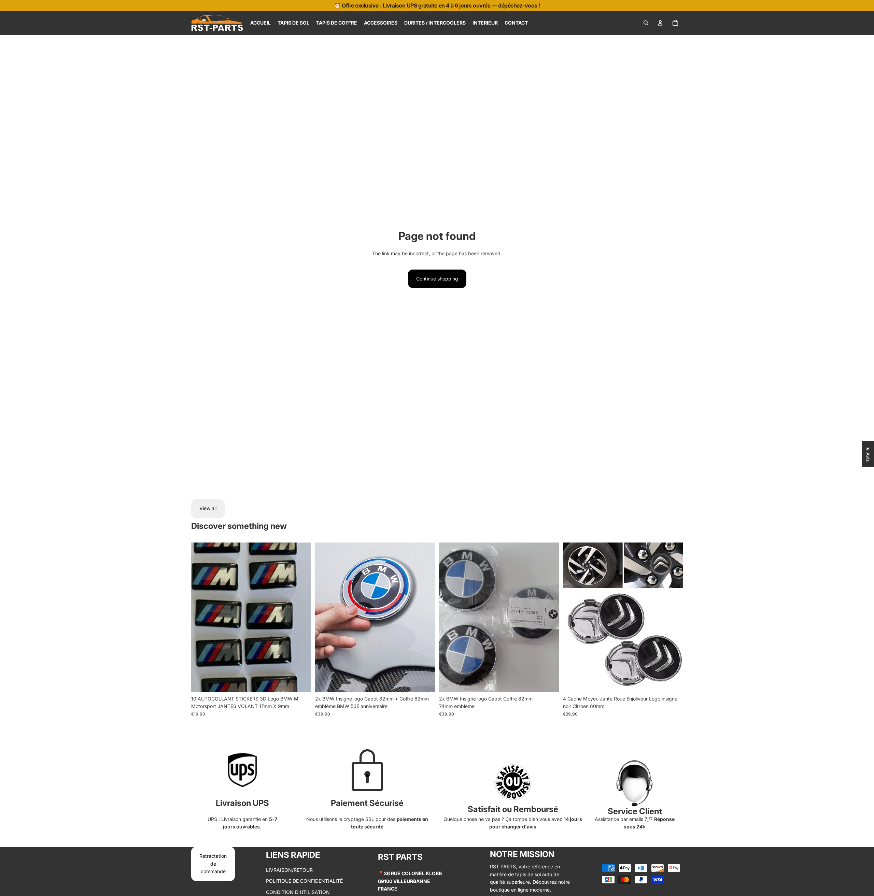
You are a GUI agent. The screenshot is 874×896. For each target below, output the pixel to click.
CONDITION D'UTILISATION (298, 892)
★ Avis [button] (868, 454)
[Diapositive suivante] (424, 617)
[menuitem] (260, 22)
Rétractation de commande (213, 863)
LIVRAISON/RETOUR (289, 870)
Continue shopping (437, 278)
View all (207, 508)
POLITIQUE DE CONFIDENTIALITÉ (304, 881)
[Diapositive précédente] (325, 617)
